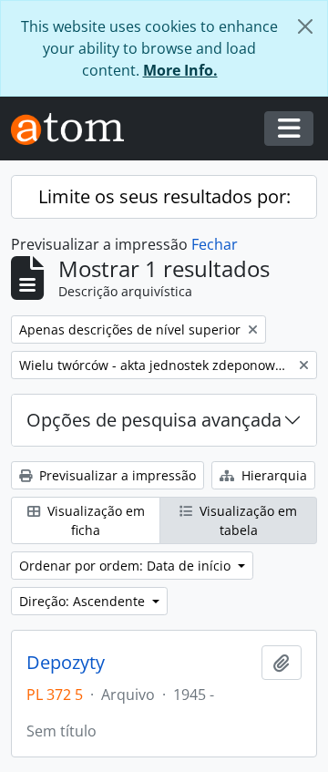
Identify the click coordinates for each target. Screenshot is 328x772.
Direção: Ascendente (84, 601)
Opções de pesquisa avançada (154, 419)
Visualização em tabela (246, 520)
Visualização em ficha (94, 520)
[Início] (74, 129)
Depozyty (65, 663)
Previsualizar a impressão (116, 475)
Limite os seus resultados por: (164, 196)
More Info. (180, 70)
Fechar (214, 244)
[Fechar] (305, 26)
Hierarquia (272, 475)
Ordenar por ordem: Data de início (126, 565)
